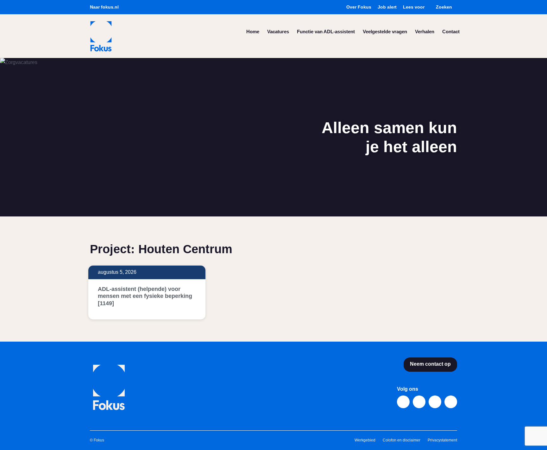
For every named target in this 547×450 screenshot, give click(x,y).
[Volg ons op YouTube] (435, 401)
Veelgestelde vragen (385, 31)
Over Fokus (358, 7)
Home (252, 31)
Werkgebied (365, 440)
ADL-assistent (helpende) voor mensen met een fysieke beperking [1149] (145, 296)
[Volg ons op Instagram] (450, 401)
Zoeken (444, 7)
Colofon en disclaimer (402, 440)
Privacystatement (442, 440)
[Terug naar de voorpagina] (101, 36)
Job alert (387, 7)
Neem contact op (430, 364)
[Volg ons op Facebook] (403, 401)
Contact (451, 31)
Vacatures (278, 31)
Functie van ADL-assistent (326, 31)
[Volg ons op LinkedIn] (419, 401)
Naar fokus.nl (104, 7)
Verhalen (424, 31)
